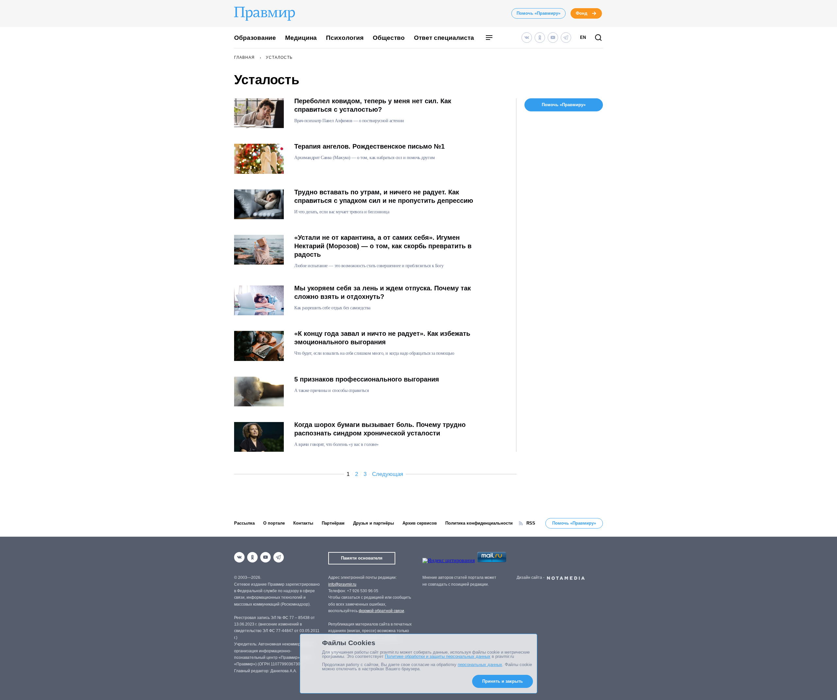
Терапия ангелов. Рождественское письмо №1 (369, 146)
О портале (274, 523)
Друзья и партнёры (373, 523)
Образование (255, 37)
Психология (345, 37)
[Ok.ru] (540, 37)
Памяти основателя (362, 558)
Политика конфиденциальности (479, 523)
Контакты (303, 523)
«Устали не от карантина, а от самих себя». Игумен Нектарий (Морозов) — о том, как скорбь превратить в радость (382, 246)
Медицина (301, 37)
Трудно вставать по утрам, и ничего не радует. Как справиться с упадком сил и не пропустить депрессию (383, 196)
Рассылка (244, 523)
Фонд (581, 13)
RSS (530, 523)
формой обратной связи (381, 611)
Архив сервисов (419, 523)
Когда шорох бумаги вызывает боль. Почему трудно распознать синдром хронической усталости (380, 429)
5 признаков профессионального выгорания (366, 379)
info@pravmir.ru (342, 584)
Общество (389, 37)
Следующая (387, 474)
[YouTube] (553, 37)
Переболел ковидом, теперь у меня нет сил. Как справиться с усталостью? (372, 105)
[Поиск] (598, 38)
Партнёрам (333, 523)
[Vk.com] (526, 37)
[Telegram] (566, 37)
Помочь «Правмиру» (538, 13)
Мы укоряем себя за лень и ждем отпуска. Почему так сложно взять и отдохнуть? (382, 292)
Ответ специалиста (444, 37)
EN (583, 37)
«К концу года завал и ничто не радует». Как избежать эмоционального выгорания (382, 338)
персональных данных (480, 664)
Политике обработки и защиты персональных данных (437, 656)
